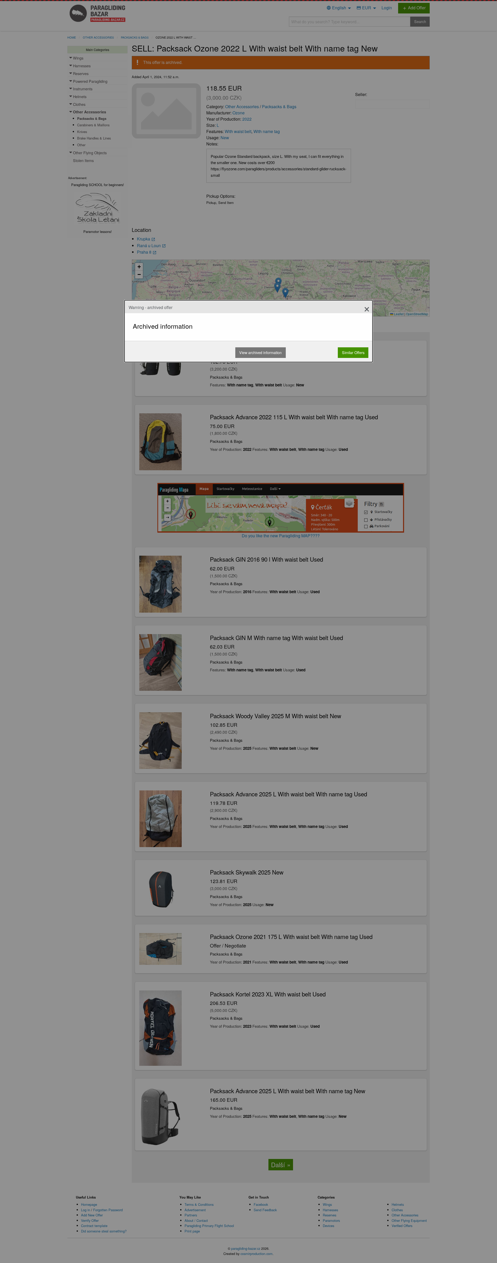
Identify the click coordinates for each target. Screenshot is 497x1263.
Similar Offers (353, 352)
